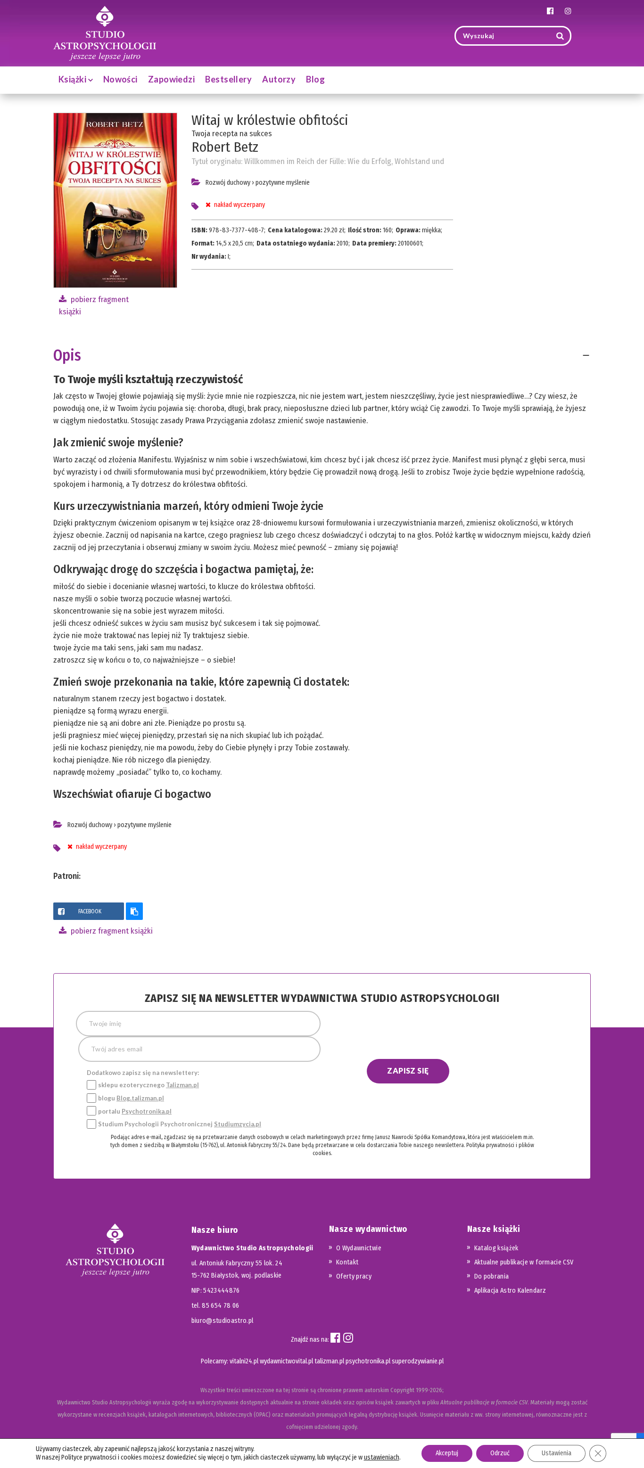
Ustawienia (556, 1453)
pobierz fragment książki (111, 931)
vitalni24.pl (244, 1361)
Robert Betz (224, 147)
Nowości (120, 79)
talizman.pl (329, 1361)
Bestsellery (228, 79)
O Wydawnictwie (358, 1248)
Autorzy (279, 79)
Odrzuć (500, 1453)
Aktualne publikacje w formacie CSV (524, 1262)
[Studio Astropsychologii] (104, 32)
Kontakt (347, 1262)
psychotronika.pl (368, 1361)
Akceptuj (447, 1453)
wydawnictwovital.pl (286, 1361)
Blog (315, 79)
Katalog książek (496, 1248)
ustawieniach (381, 1457)
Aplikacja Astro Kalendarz (510, 1291)
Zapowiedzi (171, 79)
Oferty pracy (354, 1276)
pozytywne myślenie (283, 183)
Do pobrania (491, 1276)
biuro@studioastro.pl (222, 1321)
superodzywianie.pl (418, 1361)
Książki (73, 79)
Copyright (402, 1390)
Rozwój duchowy (228, 183)
